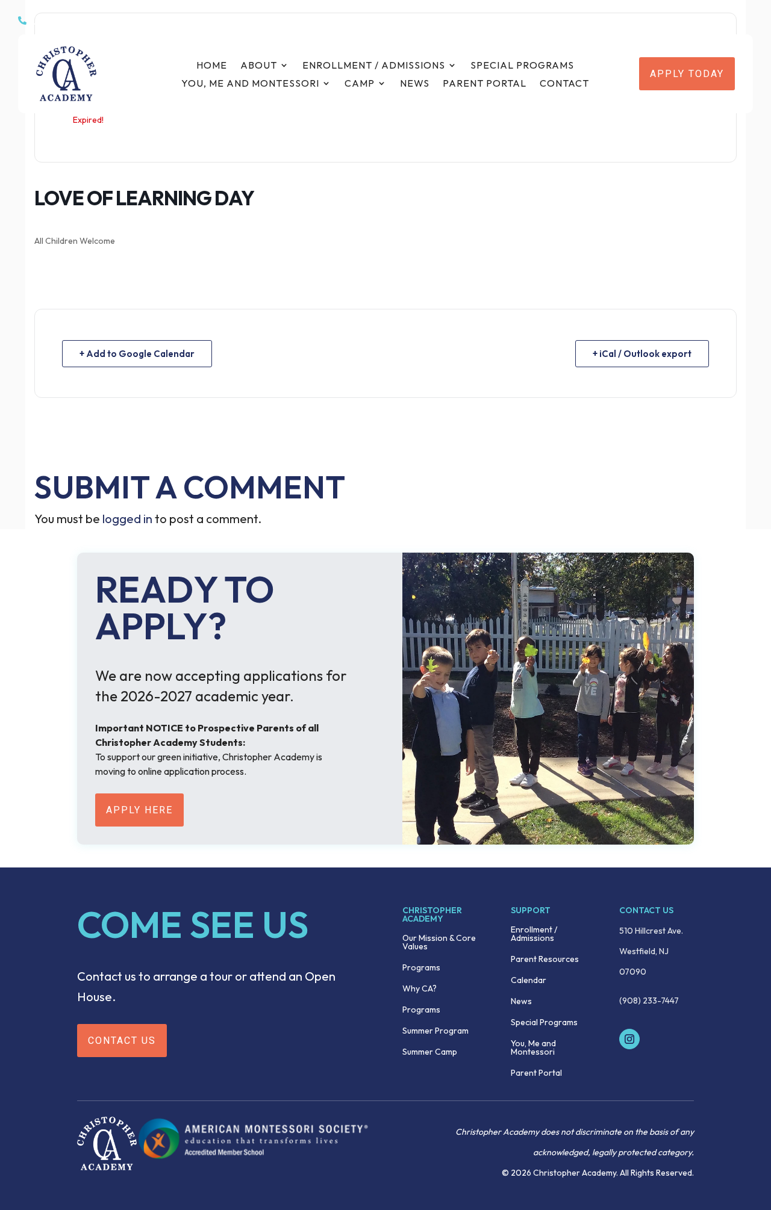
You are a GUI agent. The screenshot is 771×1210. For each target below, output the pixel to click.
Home (211, 66)
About (258, 66)
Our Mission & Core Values (439, 943)
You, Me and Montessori (250, 84)
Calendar (528, 980)
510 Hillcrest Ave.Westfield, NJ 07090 (651, 951)
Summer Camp (429, 1052)
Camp (360, 84)
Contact (564, 84)
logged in (127, 518)
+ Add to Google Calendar (137, 353)
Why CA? (419, 989)
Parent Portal (484, 84)
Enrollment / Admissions (373, 66)
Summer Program (435, 1031)
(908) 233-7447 (649, 1000)
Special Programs (522, 66)
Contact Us (122, 1040)
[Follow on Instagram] (629, 1039)
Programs (421, 968)
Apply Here (139, 810)
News (414, 84)
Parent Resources (545, 959)
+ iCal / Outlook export (642, 353)
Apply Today (687, 73)
